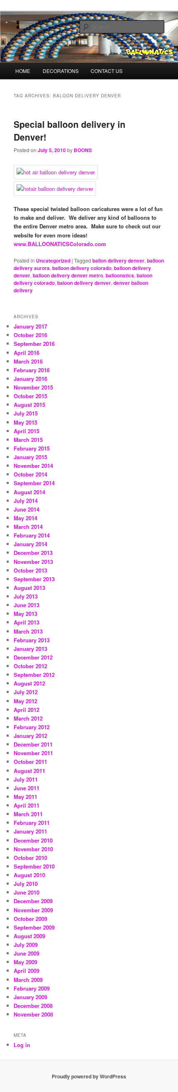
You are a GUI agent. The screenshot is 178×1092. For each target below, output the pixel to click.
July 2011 (26, 779)
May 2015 (25, 422)
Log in (22, 1045)
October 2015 (30, 396)
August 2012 (29, 683)
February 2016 (32, 370)
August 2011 (29, 771)
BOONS (83, 150)
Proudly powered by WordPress (89, 1076)
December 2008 (33, 1006)
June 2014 (26, 509)
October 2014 (30, 474)
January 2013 (30, 649)
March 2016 (28, 361)
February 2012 (32, 727)
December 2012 (33, 657)
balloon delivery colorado (81, 268)
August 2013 (29, 588)
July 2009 (26, 945)
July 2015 (26, 413)
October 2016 (30, 335)
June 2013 (26, 605)
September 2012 (34, 675)
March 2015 (28, 440)
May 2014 (25, 518)
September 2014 (34, 483)
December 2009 (33, 901)
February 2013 (32, 640)
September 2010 (34, 866)
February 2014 (32, 535)
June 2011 (26, 788)
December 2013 (33, 553)
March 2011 (28, 814)
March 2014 (28, 527)
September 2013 (34, 579)
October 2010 (30, 858)
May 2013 (25, 614)
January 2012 (30, 736)
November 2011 (33, 753)
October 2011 (30, 762)
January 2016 (30, 379)
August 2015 (29, 405)
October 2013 (30, 570)
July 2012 (26, 692)
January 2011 (30, 831)
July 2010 (26, 884)
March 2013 (28, 631)
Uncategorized (53, 260)
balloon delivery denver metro (68, 275)
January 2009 (30, 997)
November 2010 (33, 849)
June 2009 (26, 953)
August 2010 (29, 875)
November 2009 (33, 910)
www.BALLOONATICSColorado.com (60, 244)
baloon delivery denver (84, 283)
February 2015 (32, 448)
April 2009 (26, 971)
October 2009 (30, 919)
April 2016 (26, 353)
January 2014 (30, 544)
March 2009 (28, 980)
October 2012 (30, 666)
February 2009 (32, 988)
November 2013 (33, 562)
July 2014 (26, 501)
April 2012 (26, 710)
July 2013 (26, 596)
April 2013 (26, 622)
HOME (22, 70)
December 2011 (33, 744)
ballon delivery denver (118, 260)
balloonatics (120, 275)
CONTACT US (107, 70)
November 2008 (33, 1014)
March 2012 (28, 718)
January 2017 (30, 326)
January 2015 (30, 457)
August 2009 (29, 936)
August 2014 (29, 492)
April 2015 (26, 431)
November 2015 (33, 387)
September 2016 (34, 344)
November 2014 (33, 466)
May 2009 (25, 962)
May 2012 (25, 701)
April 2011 (26, 805)
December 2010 (33, 840)
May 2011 (25, 797)
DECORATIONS (61, 70)
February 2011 (32, 823)
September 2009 (34, 927)
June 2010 (26, 892)
